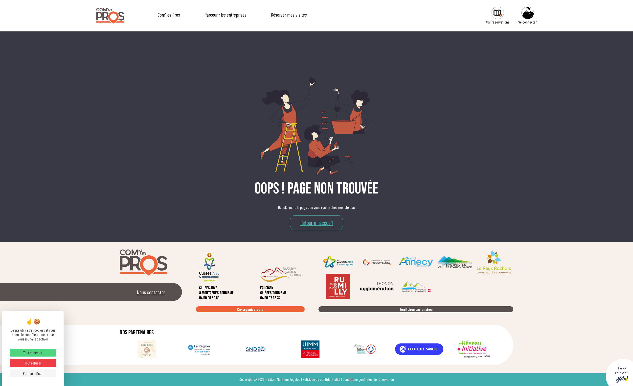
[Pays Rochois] (494, 261)
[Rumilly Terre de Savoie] (338, 286)
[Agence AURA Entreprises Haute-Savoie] (201, 349)
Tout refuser (33, 363)
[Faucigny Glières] (377, 261)
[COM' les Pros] (110, 16)
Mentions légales (288, 379)
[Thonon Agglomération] (377, 286)
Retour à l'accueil (316, 222)
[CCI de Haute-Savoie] (419, 349)
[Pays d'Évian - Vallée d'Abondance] (455, 261)
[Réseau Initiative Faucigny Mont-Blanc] (474, 349)
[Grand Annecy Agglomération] (416, 261)
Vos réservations (498, 22)
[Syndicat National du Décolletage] (256, 349)
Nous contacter (151, 292)
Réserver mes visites (289, 15)
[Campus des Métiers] (365, 349)
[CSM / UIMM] (310, 349)
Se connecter (527, 22)
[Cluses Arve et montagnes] (338, 261)
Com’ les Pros (169, 15)
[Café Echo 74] (147, 349)
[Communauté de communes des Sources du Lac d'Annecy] (416, 286)
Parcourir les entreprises (225, 15)
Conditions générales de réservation (368, 379)
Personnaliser (33, 373)
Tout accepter (33, 352)
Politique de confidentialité (321, 379)
